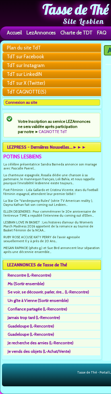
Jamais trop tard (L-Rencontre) (34, 317)
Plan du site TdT (24, 48)
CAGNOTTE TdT (53, 131)
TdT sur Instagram (25, 65)
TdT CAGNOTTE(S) (26, 92)
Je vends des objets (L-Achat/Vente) (39, 351)
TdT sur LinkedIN (24, 74)
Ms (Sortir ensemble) (26, 283)
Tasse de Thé (75, 9)
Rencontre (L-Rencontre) (29, 275)
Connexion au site (21, 102)
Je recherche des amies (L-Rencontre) (40, 342)
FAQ (101, 33)
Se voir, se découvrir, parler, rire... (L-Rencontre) (48, 292)
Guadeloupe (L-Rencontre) (31, 326)
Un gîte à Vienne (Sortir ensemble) (38, 300)
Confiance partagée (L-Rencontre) (37, 309)
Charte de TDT (76, 33)
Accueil (14, 33)
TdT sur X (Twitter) (26, 83)
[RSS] (72, 372)
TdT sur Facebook (25, 56)
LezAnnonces (41, 33)
